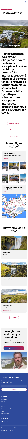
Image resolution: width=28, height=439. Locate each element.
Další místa (14, 317)
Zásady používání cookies (7, 430)
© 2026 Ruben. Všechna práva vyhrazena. (10, 432)
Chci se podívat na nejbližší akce (13, 348)
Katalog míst (4, 399)
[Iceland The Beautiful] (7, 2)
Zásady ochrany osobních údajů (8, 427)
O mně (2, 411)
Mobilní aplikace (5, 413)
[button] (25, 2)
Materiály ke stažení (6, 408)
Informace (3, 406)
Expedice (3, 404)
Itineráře (3, 401)
